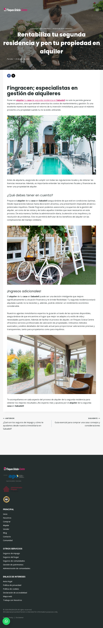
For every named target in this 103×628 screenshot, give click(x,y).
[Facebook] (9, 76)
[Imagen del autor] (4, 59)
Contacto (7, 536)
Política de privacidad (12, 585)
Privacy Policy (8, 617)
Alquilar (6, 525)
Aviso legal (7, 581)
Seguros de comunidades (14, 561)
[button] (6, 621)
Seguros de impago (11, 553)
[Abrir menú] (97, 9)
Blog (5, 533)
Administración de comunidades (16, 568)
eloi (11, 59)
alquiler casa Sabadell (40, 29)
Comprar (7, 521)
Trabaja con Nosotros (12, 600)
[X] (13, 76)
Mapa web (7, 596)
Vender (6, 529)
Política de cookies (11, 589)
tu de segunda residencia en (40, 100)
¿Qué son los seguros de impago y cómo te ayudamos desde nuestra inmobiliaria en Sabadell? (23, 423)
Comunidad (8, 540)
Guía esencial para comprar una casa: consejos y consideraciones (77, 422)
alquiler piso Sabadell (62, 29)
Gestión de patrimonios (13, 564)
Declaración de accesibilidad (15, 592)
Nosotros (7, 518)
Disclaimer (20, 617)
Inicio (5, 514)
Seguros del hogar (11, 557)
